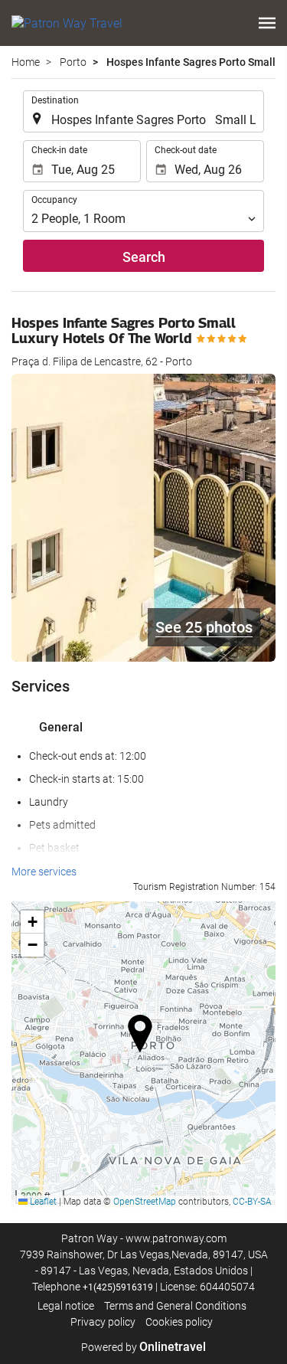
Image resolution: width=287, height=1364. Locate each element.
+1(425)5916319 (118, 1287)
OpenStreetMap (144, 1201)
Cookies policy (179, 1322)
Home (25, 62)
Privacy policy (102, 1322)
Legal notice (66, 1306)
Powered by (143, 1347)
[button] (267, 23)
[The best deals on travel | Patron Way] (66, 23)
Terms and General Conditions (175, 1306)
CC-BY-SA (252, 1201)
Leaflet (42, 1201)
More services (44, 871)
